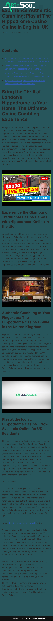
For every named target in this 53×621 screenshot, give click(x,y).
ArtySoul (25, 618)
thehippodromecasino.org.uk (22, 523)
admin (7, 32)
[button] (41, 7)
